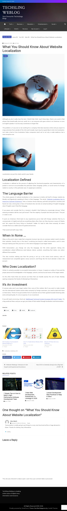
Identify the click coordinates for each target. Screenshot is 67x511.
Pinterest (27, 357)
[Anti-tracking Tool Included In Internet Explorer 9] (12, 333)
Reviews (25, 29)
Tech (10, 24)
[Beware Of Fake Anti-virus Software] (54, 333)
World (16, 29)
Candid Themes (53, 508)
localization (7, 351)
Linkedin (37, 357)
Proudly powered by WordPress (19, 508)
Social (53, 24)
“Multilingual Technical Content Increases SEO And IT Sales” (44, 299)
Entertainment (42, 24)
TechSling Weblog (13, 10)
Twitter (17, 357)
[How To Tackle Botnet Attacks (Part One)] (33, 333)
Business (19, 24)
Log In (45, 29)
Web (5, 56)
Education (30, 24)
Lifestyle (6, 29)
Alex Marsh (13, 421)
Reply (28, 423)
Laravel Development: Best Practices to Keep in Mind (54, 394)
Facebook (7, 357)
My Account (35, 29)
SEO (17, 351)
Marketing (13, 351)
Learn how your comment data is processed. (39, 479)
